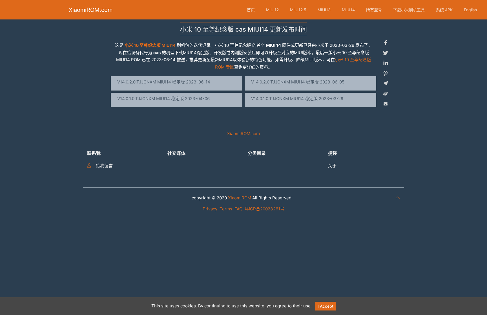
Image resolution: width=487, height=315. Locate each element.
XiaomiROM (239, 198)
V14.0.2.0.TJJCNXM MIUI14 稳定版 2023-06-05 (297, 82)
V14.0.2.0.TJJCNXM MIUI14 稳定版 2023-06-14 (163, 82)
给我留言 (104, 165)
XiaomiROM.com (90, 9)
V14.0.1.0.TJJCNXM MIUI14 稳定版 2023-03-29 (297, 98)
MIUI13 (324, 9)
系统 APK (444, 9)
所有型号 (374, 9)
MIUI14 (348, 9)
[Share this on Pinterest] (385, 73)
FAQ (238, 209)
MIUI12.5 (298, 9)
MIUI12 (272, 9)
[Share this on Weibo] (385, 94)
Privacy (210, 209)
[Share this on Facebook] (385, 43)
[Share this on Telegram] (385, 83)
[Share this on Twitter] (385, 53)
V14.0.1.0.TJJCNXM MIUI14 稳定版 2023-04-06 (163, 98)
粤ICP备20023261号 (264, 209)
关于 (332, 165)
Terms (226, 209)
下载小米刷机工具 (409, 9)
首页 (251, 9)
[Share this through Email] (385, 104)
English (470, 9)
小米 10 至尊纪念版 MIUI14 (150, 45)
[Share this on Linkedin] (385, 63)
